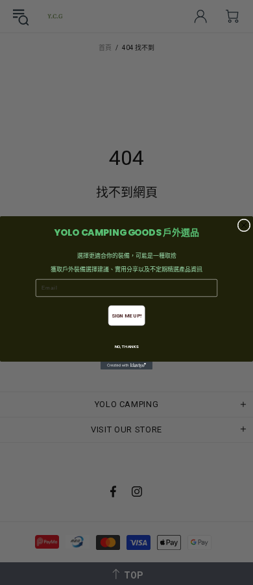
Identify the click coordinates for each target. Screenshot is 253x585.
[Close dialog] (244, 225)
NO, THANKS (127, 346)
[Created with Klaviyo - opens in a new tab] (126, 365)
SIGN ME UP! (127, 315)
